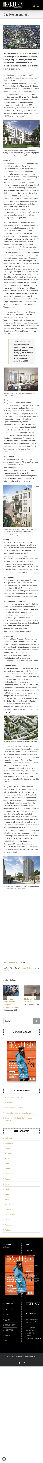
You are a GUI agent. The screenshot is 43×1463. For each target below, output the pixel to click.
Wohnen (6, 970)
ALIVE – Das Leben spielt (14, 1095)
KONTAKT (31, 1268)
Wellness (8, 1222)
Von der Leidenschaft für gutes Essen (19, 1110)
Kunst (7, 1181)
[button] (5, 996)
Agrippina (22, 968)
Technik (8, 1207)
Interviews (9, 1171)
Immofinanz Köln (15, 962)
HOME (29, 1248)
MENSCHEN (9, 1332)
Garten (7, 1166)
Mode (7, 1191)
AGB (28, 1283)
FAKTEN (8, 1312)
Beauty (7, 1145)
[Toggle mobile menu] (38, 6)
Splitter (8, 1202)
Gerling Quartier (32, 968)
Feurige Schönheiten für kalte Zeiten (9, 1002)
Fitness (7, 1161)
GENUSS (8, 1317)
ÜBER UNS (31, 1253)
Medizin (8, 1186)
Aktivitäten (9, 1135)
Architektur (9, 1140)
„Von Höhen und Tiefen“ (14, 1105)
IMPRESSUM (32, 1273)
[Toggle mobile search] (34, 6)
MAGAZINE (31, 1258)
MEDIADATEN (32, 1263)
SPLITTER (9, 1337)
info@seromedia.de (33, 1335)
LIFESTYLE (9, 1327)
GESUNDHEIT (10, 1322)
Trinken (8, 1217)
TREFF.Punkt (10, 1212)
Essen (7, 1156)
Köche (7, 1176)
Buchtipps (9, 1100)
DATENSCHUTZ (32, 1278)
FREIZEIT (8, 1307)
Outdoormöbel (30, 999)
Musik (7, 1196)
